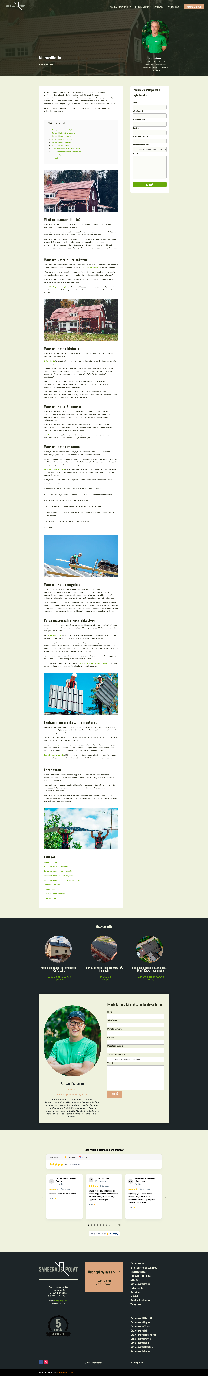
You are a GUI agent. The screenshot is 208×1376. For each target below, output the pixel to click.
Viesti (135, 153)
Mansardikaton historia (61, 136)
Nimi (135, 103)
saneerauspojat (50, 862)
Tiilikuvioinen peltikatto (141, 1275)
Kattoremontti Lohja (139, 1343)
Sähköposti (138, 111)
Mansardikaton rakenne (61, 142)
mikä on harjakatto (90, 267)
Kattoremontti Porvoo (140, 1338)
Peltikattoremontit (119, 7)
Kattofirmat (135, 1292)
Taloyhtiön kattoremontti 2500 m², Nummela (104, 969)
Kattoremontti (137, 1263)
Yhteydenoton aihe (141, 145)
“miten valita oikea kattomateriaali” (92, 663)
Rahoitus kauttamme (140, 1300)
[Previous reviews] (43, 1197)
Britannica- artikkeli (52, 885)
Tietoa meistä (136, 1288)
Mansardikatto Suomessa (62, 139)
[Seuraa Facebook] (41, 1362)
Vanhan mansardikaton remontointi (66, 152)
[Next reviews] (165, 1197)
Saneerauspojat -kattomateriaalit (58, 871)
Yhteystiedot (174, 7)
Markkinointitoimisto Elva (64, 1372)
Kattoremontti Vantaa (140, 1326)
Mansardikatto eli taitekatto (63, 133)
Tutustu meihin (141, 7)
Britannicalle (49, 361)
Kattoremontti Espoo (140, 1322)
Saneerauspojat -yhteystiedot (56, 866)
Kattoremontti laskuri (140, 1284)
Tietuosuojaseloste (137, 1362)
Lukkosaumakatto (138, 1271)
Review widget (96, 1233)
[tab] (88, 1225)
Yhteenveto (56, 155)
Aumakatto (135, 1280)
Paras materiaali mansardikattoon (65, 148)
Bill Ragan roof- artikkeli (54, 894)
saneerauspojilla (57, 745)
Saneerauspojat (96, 1362)
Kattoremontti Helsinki (141, 1318)
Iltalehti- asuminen (52, 889)
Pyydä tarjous (194, 6)
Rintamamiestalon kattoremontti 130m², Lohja (58, 969)
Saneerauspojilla (54, 635)
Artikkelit (160, 7)
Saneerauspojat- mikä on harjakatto (59, 875)
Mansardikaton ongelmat (62, 145)
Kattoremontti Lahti (139, 1330)
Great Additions (50, 898)
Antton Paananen (72, 1083)
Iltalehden (48, 435)
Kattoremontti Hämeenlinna (143, 1334)
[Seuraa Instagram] (46, 1362)
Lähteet (54, 158)
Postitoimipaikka (140, 136)
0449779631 (72, 1089)
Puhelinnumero (139, 119)
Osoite (136, 128)
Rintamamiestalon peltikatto (143, 1267)
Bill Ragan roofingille (58, 287)
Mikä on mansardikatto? (61, 130)
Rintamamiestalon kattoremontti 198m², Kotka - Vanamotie (149, 969)
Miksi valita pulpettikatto (54, 469)
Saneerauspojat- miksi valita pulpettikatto (62, 880)
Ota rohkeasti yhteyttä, (54, 755)
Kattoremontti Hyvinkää (141, 1347)
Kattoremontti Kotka (140, 1351)
